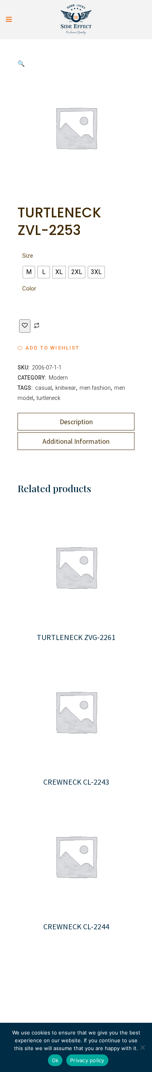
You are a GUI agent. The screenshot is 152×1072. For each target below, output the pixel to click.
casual (43, 388)
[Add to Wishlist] (24, 326)
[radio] (29, 272)
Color (29, 288)
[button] (76, 64)
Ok (55, 1060)
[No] (142, 1047)
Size (27, 255)
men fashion (95, 388)
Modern (58, 378)
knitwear (65, 388)
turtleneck (48, 398)
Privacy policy (87, 1060)
